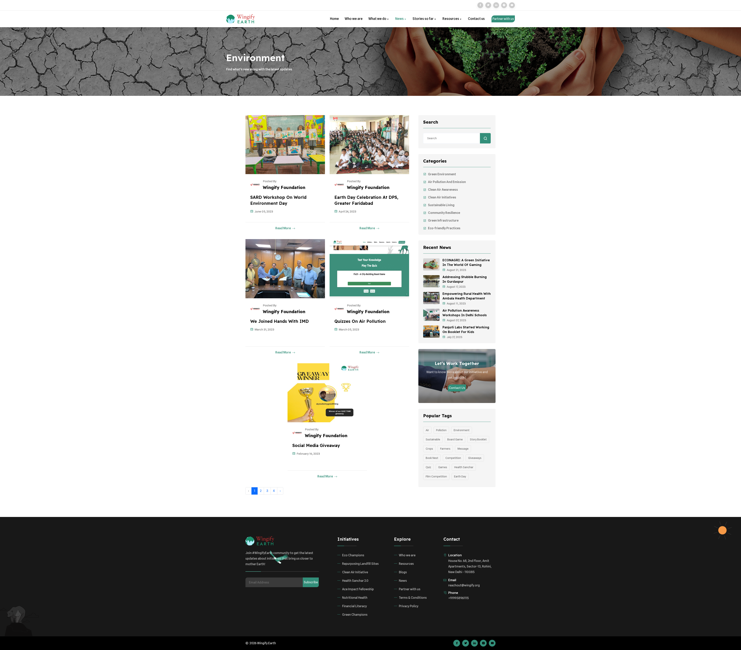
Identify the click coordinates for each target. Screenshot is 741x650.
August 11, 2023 (456, 303)
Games (442, 467)
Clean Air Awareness (443, 189)
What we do (377, 19)
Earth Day (460, 476)
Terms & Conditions (413, 597)
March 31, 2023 (264, 329)
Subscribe (311, 582)
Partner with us (503, 19)
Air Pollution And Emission (447, 182)
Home (334, 19)
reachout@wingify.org (464, 585)
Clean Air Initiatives (442, 197)
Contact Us (457, 388)
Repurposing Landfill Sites (360, 564)
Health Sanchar (463, 467)
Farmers (445, 448)
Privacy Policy (408, 606)
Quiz (428, 467)
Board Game (455, 439)
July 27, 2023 (454, 337)
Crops (429, 448)
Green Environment (442, 174)
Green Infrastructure (443, 220)
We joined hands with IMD (279, 321)
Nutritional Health (354, 597)
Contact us (476, 19)
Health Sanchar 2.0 (355, 581)
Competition (453, 457)
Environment (461, 430)
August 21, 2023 (456, 270)
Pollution (441, 430)
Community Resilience (444, 213)
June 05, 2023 (264, 211)
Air (427, 430)
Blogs (403, 572)
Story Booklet (478, 439)
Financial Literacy (354, 606)
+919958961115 (458, 598)
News (399, 19)
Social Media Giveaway (316, 445)
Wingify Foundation (284, 187)
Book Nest (432, 457)
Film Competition (436, 476)
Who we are (354, 19)
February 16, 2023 (308, 453)
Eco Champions (353, 555)
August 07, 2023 (456, 320)
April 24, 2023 (347, 211)
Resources (451, 19)
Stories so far (423, 19)
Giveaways (474, 457)
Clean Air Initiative (355, 572)
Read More (283, 228)
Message (463, 448)
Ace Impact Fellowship (358, 589)
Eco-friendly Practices (444, 228)
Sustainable (433, 439)
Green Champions (354, 614)
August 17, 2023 (456, 286)
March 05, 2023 (349, 329)
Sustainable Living (441, 205)
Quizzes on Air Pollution (360, 321)
